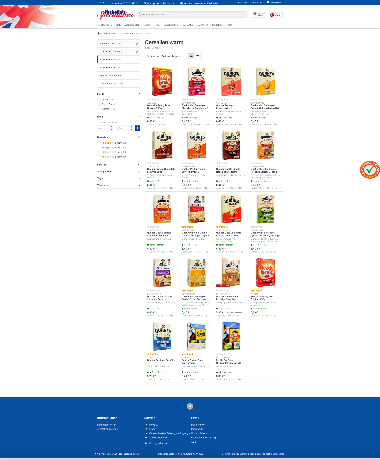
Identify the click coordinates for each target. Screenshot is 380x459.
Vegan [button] (100, 178)
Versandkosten (131, 454)
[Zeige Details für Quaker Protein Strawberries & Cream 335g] (231, 81)
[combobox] (192, 14)
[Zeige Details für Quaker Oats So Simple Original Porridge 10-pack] (197, 209)
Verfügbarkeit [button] (104, 171)
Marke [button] (100, 93)
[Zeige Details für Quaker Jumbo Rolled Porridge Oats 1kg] (231, 272)
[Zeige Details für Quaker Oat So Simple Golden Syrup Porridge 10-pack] (197, 272)
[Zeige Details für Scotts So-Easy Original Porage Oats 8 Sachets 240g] (231, 336)
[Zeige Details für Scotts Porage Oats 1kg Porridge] (197, 336)
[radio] (191, 56)
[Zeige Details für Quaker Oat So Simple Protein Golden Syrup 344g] (266, 81)
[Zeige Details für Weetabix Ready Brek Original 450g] (266, 272)
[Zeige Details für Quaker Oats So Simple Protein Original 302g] (231, 209)
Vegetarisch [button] (103, 185)
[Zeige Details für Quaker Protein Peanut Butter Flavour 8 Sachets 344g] (197, 145)
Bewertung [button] (103, 137)
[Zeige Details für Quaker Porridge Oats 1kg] (162, 336)
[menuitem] (105, 25)
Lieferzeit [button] (102, 164)
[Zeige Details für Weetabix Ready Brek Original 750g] (162, 81)
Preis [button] (100, 116)
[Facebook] (190, 406)
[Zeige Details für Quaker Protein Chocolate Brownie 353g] (162, 145)
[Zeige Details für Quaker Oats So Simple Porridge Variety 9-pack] (266, 145)
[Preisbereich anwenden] (137, 128)
